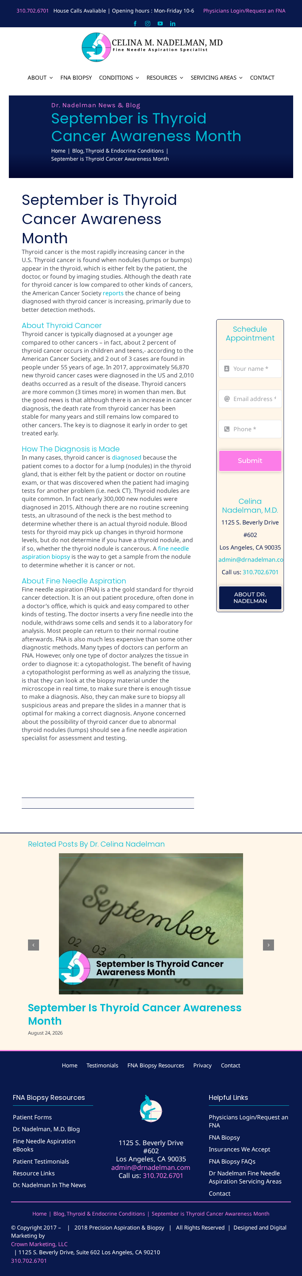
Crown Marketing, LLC (39, 1244)
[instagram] (147, 23)
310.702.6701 (33, 10)
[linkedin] (172, 23)
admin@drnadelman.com (253, 559)
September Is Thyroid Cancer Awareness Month (135, 1014)
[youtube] (160, 23)
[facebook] (135, 23)
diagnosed (126, 457)
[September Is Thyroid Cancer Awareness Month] (151, 923)
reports (113, 293)
